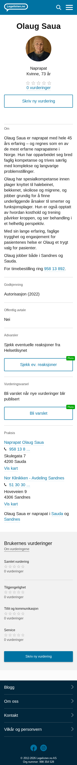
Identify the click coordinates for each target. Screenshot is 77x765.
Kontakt (11, 715)
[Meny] (69, 8)
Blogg (9, 687)
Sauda (57, 513)
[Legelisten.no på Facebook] (33, 747)
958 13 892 (54, 268)
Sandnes (12, 519)
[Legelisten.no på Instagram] (43, 747)
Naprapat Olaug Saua (24, 442)
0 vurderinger (38, 87)
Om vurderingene (16, 549)
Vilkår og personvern (23, 729)
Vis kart (11, 468)
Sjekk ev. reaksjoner (38, 364)
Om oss (11, 701)
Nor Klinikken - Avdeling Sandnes (34, 478)
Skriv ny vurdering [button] (38, 101)
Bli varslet (38, 413)
